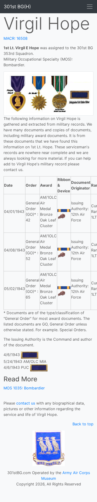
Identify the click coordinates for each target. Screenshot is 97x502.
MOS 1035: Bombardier (24, 388)
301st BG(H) (17, 6)
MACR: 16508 (16, 38)
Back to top (83, 424)
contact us (25, 403)
